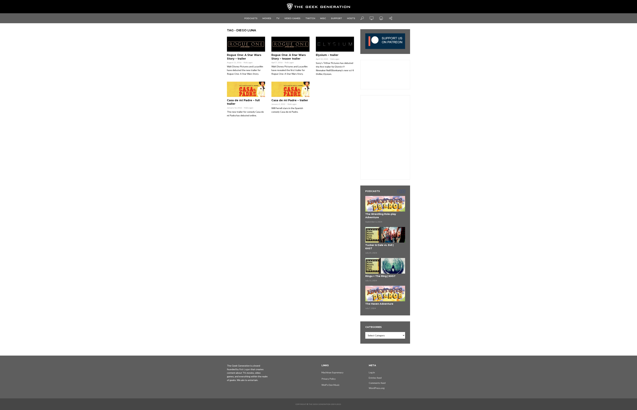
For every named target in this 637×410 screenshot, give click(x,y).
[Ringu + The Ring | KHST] (385, 266)
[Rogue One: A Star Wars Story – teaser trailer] (290, 44)
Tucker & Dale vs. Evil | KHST (379, 247)
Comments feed (377, 382)
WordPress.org (377, 388)
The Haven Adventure (379, 303)
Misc (323, 18)
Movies (266, 18)
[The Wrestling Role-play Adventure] (385, 204)
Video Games (292, 18)
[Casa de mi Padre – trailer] (290, 89)
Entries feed (375, 377)
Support (336, 18)
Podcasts (250, 18)
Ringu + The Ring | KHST (380, 276)
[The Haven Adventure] (385, 293)
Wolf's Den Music (330, 384)
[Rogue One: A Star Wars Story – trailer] (246, 44)
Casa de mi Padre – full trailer (243, 102)
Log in (372, 372)
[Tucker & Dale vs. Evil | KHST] (385, 235)
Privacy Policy (328, 378)
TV (277, 18)
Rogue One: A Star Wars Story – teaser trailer (288, 56)
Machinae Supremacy (332, 372)
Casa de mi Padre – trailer (289, 100)
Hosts (351, 18)
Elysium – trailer (327, 55)
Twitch (310, 18)
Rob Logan (248, 62)
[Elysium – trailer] (335, 44)
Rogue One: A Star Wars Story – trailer (244, 56)
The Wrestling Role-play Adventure (380, 216)
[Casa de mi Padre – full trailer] (246, 89)
